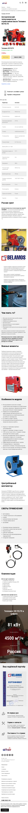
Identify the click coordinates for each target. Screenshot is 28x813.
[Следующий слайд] (24, 35)
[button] (20, 2)
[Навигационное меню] (26, 2)
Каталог (8, 7)
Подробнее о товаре (5, 83)
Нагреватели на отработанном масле (9, 9)
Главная (3, 7)
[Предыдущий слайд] (4, 35)
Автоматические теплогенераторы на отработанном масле (13, 10)
